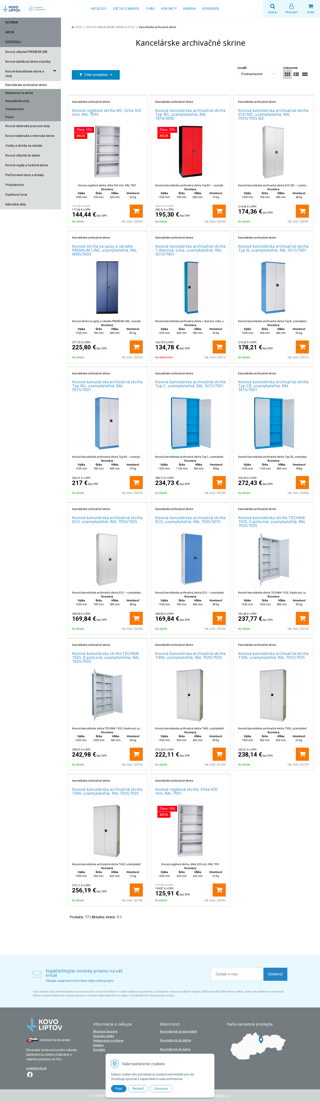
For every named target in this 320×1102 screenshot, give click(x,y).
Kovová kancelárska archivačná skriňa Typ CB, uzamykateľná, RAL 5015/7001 (273, 385)
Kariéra (189, 8)
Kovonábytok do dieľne (175, 1040)
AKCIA (9, 32)
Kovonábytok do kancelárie (178, 1031)
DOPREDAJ (13, 42)
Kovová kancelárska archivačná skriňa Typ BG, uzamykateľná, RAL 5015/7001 (107, 385)
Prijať (118, 1088)
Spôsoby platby (103, 1036)
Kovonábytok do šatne (175, 1049)
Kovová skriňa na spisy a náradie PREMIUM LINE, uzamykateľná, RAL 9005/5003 (104, 250)
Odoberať (275, 974)
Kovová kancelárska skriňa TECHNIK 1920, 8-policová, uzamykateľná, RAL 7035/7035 (106, 657)
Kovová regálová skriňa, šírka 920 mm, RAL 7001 (186, 791)
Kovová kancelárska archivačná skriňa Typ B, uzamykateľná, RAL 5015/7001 (273, 248)
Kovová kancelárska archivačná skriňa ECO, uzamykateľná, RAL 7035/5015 (190, 519)
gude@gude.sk (36, 1068)
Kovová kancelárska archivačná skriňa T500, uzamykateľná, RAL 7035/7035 (273, 655)
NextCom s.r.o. (221, 1095)
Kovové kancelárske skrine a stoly (110, 27)
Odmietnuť (161, 1088)
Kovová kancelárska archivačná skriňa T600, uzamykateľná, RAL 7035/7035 (107, 791)
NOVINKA (11, 22)
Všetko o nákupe (126, 8)
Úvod (78, 27)
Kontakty (169, 8)
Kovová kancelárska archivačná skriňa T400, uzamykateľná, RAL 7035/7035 (190, 655)
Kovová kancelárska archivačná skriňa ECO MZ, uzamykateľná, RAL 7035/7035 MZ (273, 114)
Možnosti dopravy (105, 1031)
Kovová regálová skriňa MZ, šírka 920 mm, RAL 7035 (106, 112)
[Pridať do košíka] (136, 211)
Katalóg (98, 1045)
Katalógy (98, 8)
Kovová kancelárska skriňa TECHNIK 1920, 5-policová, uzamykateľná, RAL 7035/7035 (272, 521)
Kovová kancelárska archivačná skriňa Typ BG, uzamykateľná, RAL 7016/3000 (190, 114)
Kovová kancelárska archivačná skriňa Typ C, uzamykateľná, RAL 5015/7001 (190, 383)
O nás (150, 8)
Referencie (210, 8)
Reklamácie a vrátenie (108, 1040)
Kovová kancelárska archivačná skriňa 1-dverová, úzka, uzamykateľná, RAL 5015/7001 (190, 250)
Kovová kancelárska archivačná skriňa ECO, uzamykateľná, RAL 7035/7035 (107, 519)
